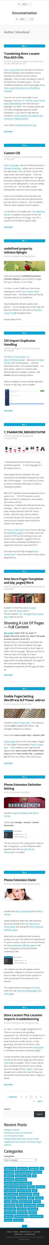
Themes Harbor (24, 1239)
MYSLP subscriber (11, 165)
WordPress (18, 1220)
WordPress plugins (15, 533)
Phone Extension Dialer (20, 880)
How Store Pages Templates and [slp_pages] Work (23, 581)
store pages (9, 993)
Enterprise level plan (12, 168)
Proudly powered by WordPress (17, 1237)
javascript (40, 1187)
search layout (10, 1209)
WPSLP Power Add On (17, 357)
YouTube (36, 1232)
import (31, 1187)
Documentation (24, 13)
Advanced (25, 61)
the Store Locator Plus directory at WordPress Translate (24, 88)
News (16, 1232)
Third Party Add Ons (18, 63)
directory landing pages (27, 990)
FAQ (23, 1023)
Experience (9, 1176)
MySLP (30, 1069)
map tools (22, 1198)
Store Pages (22, 1213)
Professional (37, 157)
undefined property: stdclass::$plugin (18, 250)
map (34, 1190)
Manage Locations (12, 1129)
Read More (8, 131)
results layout (30, 1205)
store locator (10, 1213)
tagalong (32, 1213)
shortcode (22, 1209)
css (42, 1168)
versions (8, 1220)
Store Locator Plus (12, 70)
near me (39, 1198)
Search (7, 1109)
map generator (25, 1194)
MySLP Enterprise (20, 813)
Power (19, 611)
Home (9, 1232)
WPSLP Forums (25, 1232)
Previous (13, 1097)
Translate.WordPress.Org (25, 125)
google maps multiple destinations (18, 1183)
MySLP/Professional (12, 360)
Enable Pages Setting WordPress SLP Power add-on (24, 698)
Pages (7, 1202)
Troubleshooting (28, 256)
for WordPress (27, 436)
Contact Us (18, 1234)
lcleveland (15, 61)
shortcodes (32, 1209)
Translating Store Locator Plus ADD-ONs (22, 55)
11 (33, 1101)
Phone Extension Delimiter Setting (22, 786)
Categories (9, 1156)
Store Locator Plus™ (16, 530)
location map (10, 1190)
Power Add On (39, 587)
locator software (24, 1190)
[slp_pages (9, 633)
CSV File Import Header (14, 1136)
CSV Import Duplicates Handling (19, 342)
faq (34, 1176)
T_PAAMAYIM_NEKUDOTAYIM (24, 432)
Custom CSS (12, 153)
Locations (25, 348)
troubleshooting (21, 1216)
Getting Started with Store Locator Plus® (21, 1139)
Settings (7, 159)
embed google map (23, 1172)
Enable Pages (9, 741)
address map (10, 1168)
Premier (37, 1202)
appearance (22, 1168)
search (40, 1205)
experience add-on (23, 1176)
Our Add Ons (26, 157)
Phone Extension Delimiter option (21, 945)
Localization (34, 61)
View (12, 159)
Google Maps (21, 1179)
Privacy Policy (30, 1234)
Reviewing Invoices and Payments (18, 1132)
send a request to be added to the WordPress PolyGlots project (23, 117)
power (14, 1202)
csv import (9, 1172)
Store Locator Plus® (30, 291)
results (37, 987)
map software (10, 1198)
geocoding (9, 1179)
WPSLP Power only (21, 723)
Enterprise (26, 792)
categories (34, 1168)
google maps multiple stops (15, 1187)
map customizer (11, 1194)
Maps (36, 1194)
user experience (36, 1216)
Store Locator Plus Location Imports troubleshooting (23, 1017)
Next (40, 1101)
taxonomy (9, 1216)
